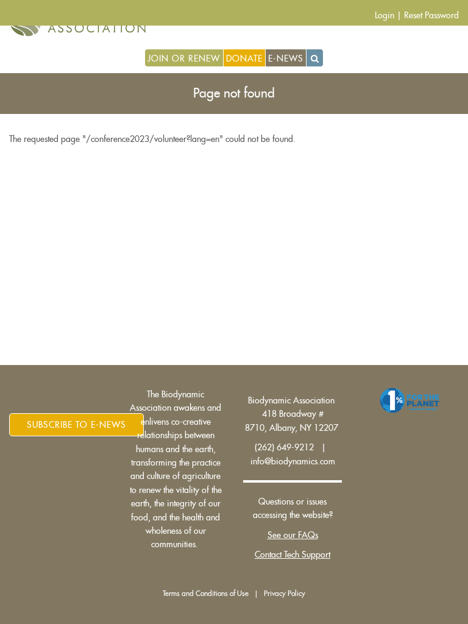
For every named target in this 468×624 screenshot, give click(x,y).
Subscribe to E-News (76, 424)
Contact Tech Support (292, 554)
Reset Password (431, 15)
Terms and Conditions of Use (206, 593)
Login (384, 15)
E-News (285, 58)
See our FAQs (293, 535)
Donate (244, 58)
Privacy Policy (284, 593)
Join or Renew (183, 58)
